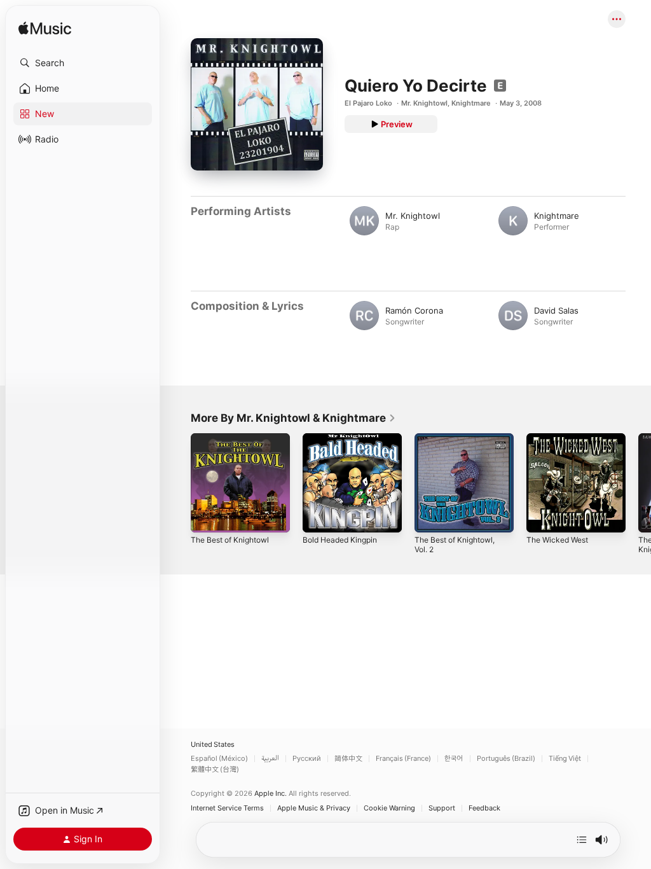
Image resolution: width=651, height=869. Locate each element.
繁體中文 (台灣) (215, 769)
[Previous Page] (178, 482)
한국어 (453, 758)
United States (213, 744)
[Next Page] (638, 482)
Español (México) (219, 758)
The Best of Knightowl (230, 540)
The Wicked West (557, 540)
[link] (293, 418)
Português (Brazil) (506, 758)
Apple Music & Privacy (313, 808)
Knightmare (471, 103)
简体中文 (348, 758)
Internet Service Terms (227, 808)
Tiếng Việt (565, 758)
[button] (82, 63)
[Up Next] (581, 840)
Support (441, 808)
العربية (270, 758)
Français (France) (403, 758)
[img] (44, 29)
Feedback (484, 808)
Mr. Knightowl (424, 103)
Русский (306, 758)
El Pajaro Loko (368, 103)
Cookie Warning (389, 808)
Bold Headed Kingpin (340, 540)
